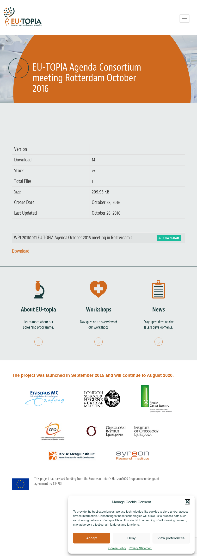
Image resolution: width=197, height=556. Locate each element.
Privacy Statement (140, 548)
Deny (131, 537)
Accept (91, 537)
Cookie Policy (117, 548)
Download (170, 238)
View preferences (171, 537)
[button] (187, 501)
